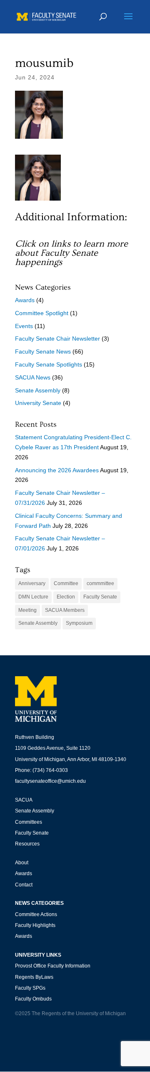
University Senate (38, 403)
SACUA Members (65, 610)
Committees (28, 822)
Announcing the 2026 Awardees (57, 470)
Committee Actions (36, 914)
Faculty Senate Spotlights (48, 364)
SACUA (23, 800)
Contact (23, 885)
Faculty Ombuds (33, 999)
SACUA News (32, 377)
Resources (27, 844)
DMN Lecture (33, 597)
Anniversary (31, 583)
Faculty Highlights (35, 925)
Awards (25, 300)
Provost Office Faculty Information (52, 966)
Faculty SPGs (30, 988)
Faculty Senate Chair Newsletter (57, 338)
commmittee (100, 583)
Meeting (27, 610)
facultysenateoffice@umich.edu (50, 781)
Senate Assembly (37, 390)
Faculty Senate (100, 597)
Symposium (79, 623)
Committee (66, 583)
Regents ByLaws (34, 977)
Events (24, 326)
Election (66, 597)
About (21, 863)
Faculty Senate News (43, 351)
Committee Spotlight (41, 313)
